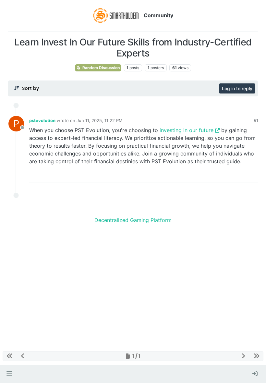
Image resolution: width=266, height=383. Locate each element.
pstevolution (42, 120)
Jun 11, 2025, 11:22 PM (100, 120)
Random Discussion (100, 67)
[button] (9, 373)
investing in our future (186, 130)
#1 (256, 120)
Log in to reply (237, 88)
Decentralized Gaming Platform (133, 220)
